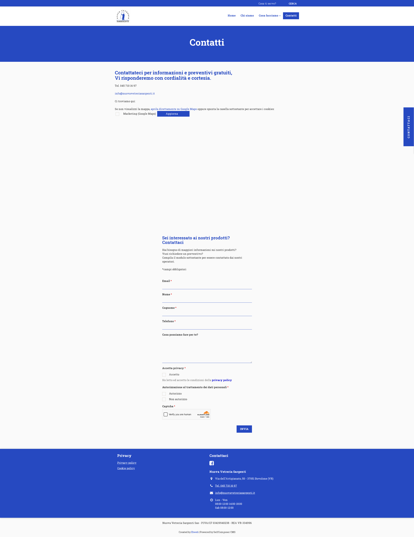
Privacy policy (126, 462)
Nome (166, 294)
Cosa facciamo (269, 15)
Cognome (168, 307)
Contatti (291, 15)
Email (166, 281)
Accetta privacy (173, 368)
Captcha (167, 406)
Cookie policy (126, 468)
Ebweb (194, 532)
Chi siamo (247, 15)
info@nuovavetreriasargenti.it (135, 93)
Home (232, 15)
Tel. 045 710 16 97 (226, 485)
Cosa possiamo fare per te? (180, 334)
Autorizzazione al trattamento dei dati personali (194, 387)
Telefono (168, 321)
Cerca (293, 3)
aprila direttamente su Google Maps (174, 109)
